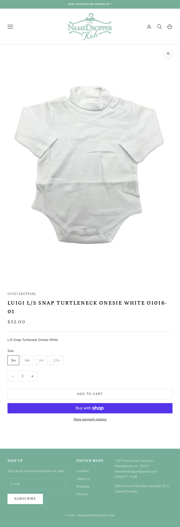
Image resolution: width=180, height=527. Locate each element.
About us (83, 478)
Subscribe (25, 499)
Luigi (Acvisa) (22, 294)
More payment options (90, 419)
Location (82, 471)
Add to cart (90, 394)
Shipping (82, 486)
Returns (82, 494)
